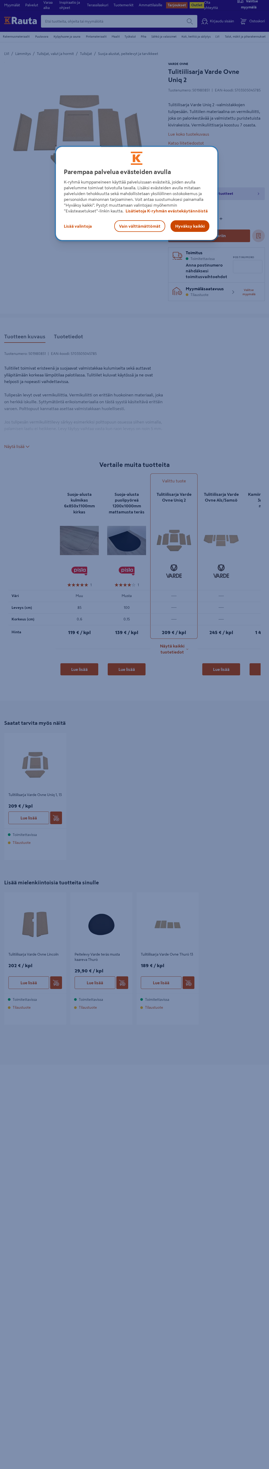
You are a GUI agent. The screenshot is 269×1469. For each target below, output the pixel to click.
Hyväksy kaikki (190, 226)
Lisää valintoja (78, 226)
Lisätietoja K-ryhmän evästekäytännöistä (166, 211)
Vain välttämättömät (140, 226)
